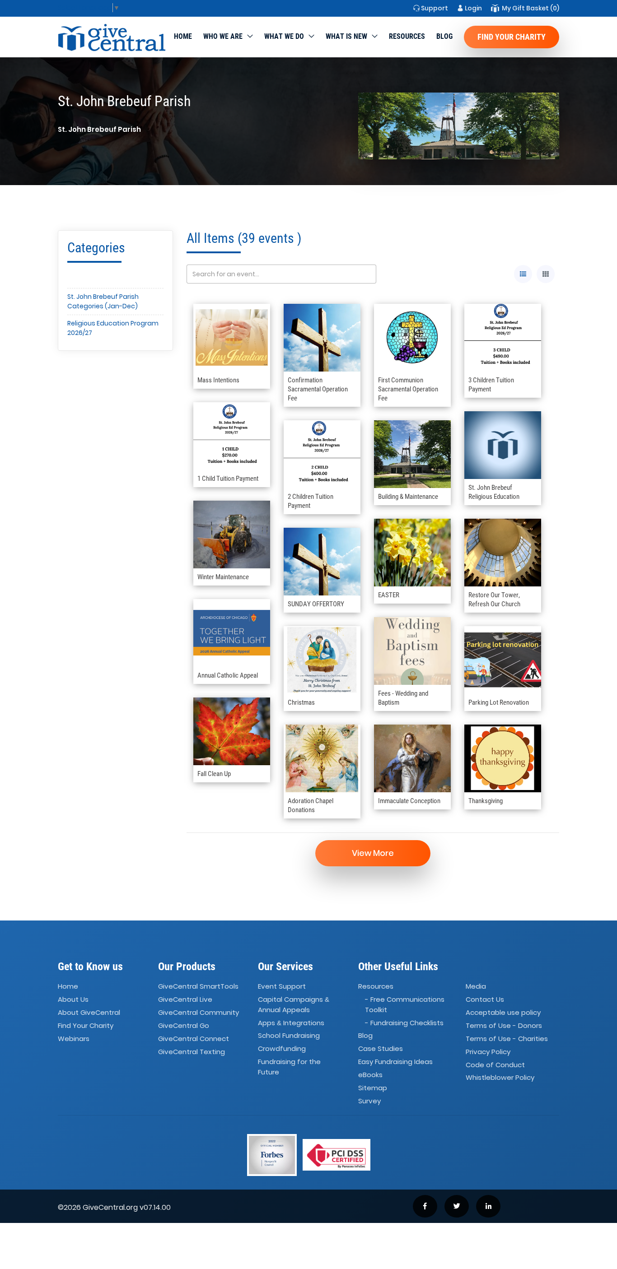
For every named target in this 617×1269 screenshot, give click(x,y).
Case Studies (380, 1049)
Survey (369, 1101)
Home (183, 36)
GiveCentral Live (185, 999)
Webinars (73, 1038)
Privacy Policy (488, 1051)
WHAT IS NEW (346, 36)
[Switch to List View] (523, 274)
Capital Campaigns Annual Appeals (293, 1004)
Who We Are (223, 36)
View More (373, 853)
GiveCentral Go (183, 1025)
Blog (444, 36)
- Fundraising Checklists (404, 1022)
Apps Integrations (291, 1022)
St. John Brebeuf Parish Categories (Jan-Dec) (103, 301)
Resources (407, 36)
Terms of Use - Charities (507, 1038)
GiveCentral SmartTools (198, 986)
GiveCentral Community (198, 1012)
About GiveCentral (89, 1012)
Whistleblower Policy (500, 1078)
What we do (284, 36)
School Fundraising (289, 1036)
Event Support (282, 986)
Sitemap (372, 1087)
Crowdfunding (282, 1049)
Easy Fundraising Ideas (395, 1061)
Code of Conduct (495, 1064)
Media (476, 986)
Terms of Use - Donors (504, 1025)
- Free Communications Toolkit (404, 1004)
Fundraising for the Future (289, 1067)
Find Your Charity (511, 37)
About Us (73, 999)
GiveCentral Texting (191, 1051)
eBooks (370, 1074)
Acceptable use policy (503, 1012)
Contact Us (485, 999)
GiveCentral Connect (193, 1038)
